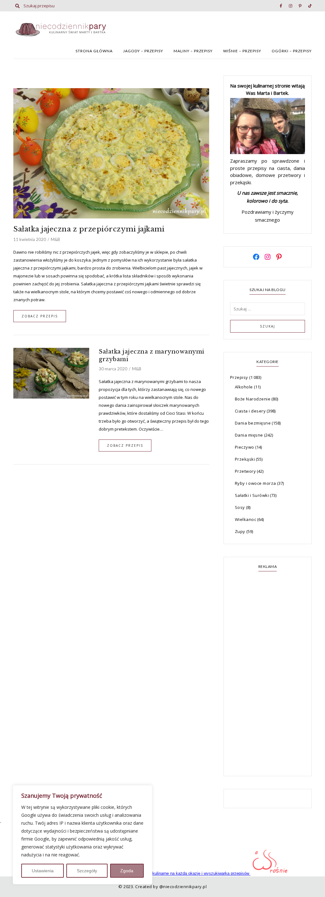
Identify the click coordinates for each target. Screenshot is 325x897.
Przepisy (239, 377)
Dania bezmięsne (253, 423)
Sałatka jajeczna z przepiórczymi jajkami (88, 229)
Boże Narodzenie (253, 399)
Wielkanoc (245, 519)
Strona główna (94, 51)
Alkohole (244, 387)
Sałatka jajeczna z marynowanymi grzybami (151, 355)
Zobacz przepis (40, 316)
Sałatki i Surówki (252, 495)
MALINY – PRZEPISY (193, 51)
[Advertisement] (267, 674)
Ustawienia (43, 870)
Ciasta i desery (250, 411)
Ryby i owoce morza (255, 483)
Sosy (240, 507)
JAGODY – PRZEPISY (143, 51)
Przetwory (245, 471)
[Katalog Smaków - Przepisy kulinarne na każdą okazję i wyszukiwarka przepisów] (172, 873)
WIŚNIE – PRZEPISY (242, 51)
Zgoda (126, 870)
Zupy (240, 531)
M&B (55, 239)
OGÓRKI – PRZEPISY (292, 51)
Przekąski (245, 459)
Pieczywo (244, 447)
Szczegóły (87, 870)
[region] (82, 834)
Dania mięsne (249, 435)
